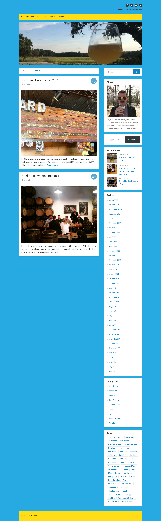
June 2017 (112, 362)
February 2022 (114, 251)
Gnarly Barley (113, 466)
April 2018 (112, 320)
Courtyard (123, 459)
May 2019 (112, 288)
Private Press (113, 484)
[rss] (140, 5)
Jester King (112, 469)
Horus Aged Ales (129, 466)
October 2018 (114, 302)
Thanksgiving (113, 491)
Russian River (127, 484)
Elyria (132, 459)
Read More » (52, 165)
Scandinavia (113, 487)
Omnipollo (112, 476)
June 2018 (112, 311)
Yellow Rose (127, 502)
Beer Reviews (114, 386)
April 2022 (113, 246)
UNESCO (119, 494)
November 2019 (115, 279)
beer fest (111, 448)
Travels (112, 423)
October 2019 (114, 283)
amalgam (130, 437)
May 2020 (113, 269)
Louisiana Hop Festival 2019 (40, 80)
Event (111, 409)
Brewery (112, 395)
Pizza (125, 480)
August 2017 (113, 353)
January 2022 (114, 256)
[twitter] (131, 5)
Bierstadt (123, 451)
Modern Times (114, 473)
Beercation (113, 391)
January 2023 (114, 228)
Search (61, 17)
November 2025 (115, 209)
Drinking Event (114, 405)
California (112, 455)
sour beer (125, 487)
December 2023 (115, 223)
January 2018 (114, 334)
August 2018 (113, 306)
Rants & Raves (114, 418)
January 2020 (114, 274)
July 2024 (112, 218)
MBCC (133, 469)
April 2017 (112, 371)
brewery (133, 451)
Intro (110, 414)
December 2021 (115, 260)
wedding (111, 498)
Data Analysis (114, 400)
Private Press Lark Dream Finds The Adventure (127, 171)
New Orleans (128, 473)
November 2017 (115, 339)
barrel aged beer (130, 444)
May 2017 (112, 367)
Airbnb (120, 437)
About (52, 17)
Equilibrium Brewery (116, 462)
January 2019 (114, 293)
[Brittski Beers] (80, 43)
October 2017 (114, 343)
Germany (130, 462)
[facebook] (127, 5)
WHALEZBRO (113, 502)
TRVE (110, 494)
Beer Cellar (41, 17)
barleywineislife (114, 444)
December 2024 (115, 214)
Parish (133, 476)
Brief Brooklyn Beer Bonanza (40, 176)
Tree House (127, 491)
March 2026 (113, 200)
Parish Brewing (114, 480)
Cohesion (112, 459)
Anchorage (112, 441)
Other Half (124, 476)
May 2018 (112, 316)
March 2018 (113, 325)
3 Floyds (111, 437)
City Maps (30, 17)
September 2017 (115, 348)
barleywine (124, 441)
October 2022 (114, 232)
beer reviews (124, 448)
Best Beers (112, 451)
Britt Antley (27, 84)
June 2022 (113, 242)
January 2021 (114, 265)
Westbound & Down (126, 498)
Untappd (129, 494)
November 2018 (115, 297)
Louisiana (124, 469)
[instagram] (136, 5)
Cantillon (123, 455)
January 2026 (114, 205)
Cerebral (133, 455)
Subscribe (132, 139)
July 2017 (112, 357)
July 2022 (112, 237)
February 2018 (114, 330)
